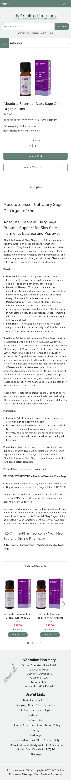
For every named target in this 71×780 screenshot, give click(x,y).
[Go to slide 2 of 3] (33, 643)
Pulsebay (56, 774)
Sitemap (36, 754)
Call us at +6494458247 (39, 686)
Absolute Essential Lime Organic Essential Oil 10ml (17, 618)
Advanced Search (28, 33)
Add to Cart (17, 634)
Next (63, 603)
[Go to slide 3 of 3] (39, 643)
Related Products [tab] (35, 566)
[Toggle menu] (4, 43)
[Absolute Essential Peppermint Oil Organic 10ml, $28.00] (49, 594)
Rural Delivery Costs (35, 700)
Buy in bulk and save (29, 130)
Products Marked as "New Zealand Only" (35, 740)
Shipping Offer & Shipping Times (35, 705)
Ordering (35, 735)
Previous (4, 603)
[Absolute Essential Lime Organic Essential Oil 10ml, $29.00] (17, 594)
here (29, 501)
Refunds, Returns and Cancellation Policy (35, 725)
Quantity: (35, 140)
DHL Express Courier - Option (35, 710)
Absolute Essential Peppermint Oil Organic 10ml (50, 618)
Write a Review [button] (48, 119)
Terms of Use (35, 720)
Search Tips (46, 33)
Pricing (35, 730)
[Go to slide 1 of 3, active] (28, 643)
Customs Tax (35, 715)
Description (35, 187)
